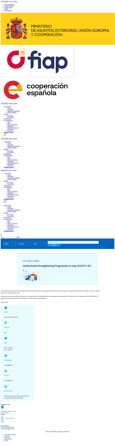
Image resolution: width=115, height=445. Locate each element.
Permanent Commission (13, 111)
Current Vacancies (9, 6)
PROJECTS (30, 261)
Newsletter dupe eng (12, 127)
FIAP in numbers (12, 112)
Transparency (7, 118)
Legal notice (7, 437)
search (54, 245)
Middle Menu (4, 170)
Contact (6, 9)
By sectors (10, 115)
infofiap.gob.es (5, 425)
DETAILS (36, 261)
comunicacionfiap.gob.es (8, 428)
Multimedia (10, 126)
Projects (6, 114)
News (9, 121)
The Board (10, 109)
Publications (10, 129)
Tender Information (9, 4)
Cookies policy (8, 439)
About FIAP (7, 106)
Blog (8, 123)
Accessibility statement (10, 434)
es (1, 235)
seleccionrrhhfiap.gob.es (7, 427)
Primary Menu (4, 1)
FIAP (24, 261)
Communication (8, 120)
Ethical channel (8, 10)
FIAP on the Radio (12, 124)
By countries (10, 117)
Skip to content (13, 1)
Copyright (6, 436)
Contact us (10, 130)
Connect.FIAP (8, 7)
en (1, 234)
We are (9, 108)
